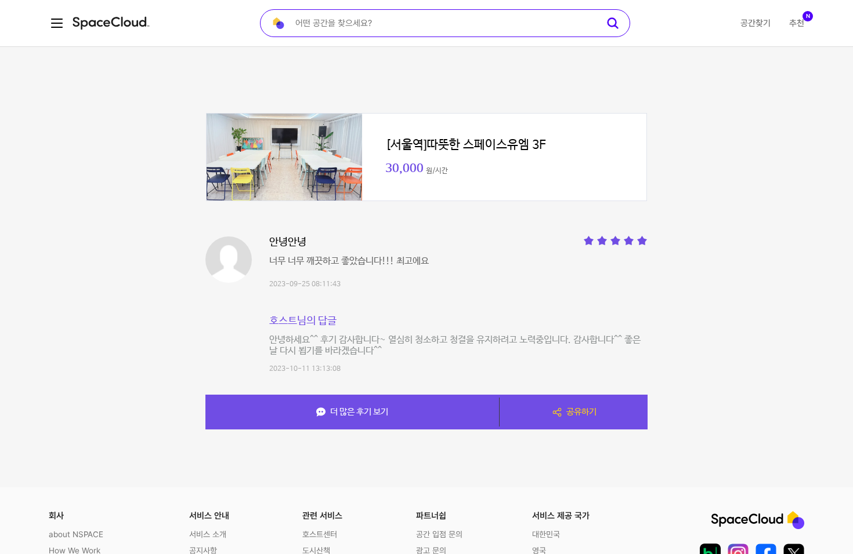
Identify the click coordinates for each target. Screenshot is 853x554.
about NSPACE (76, 534)
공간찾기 (755, 23)
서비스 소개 (207, 534)
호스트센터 (319, 534)
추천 (796, 23)
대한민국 (546, 534)
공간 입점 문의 (439, 534)
